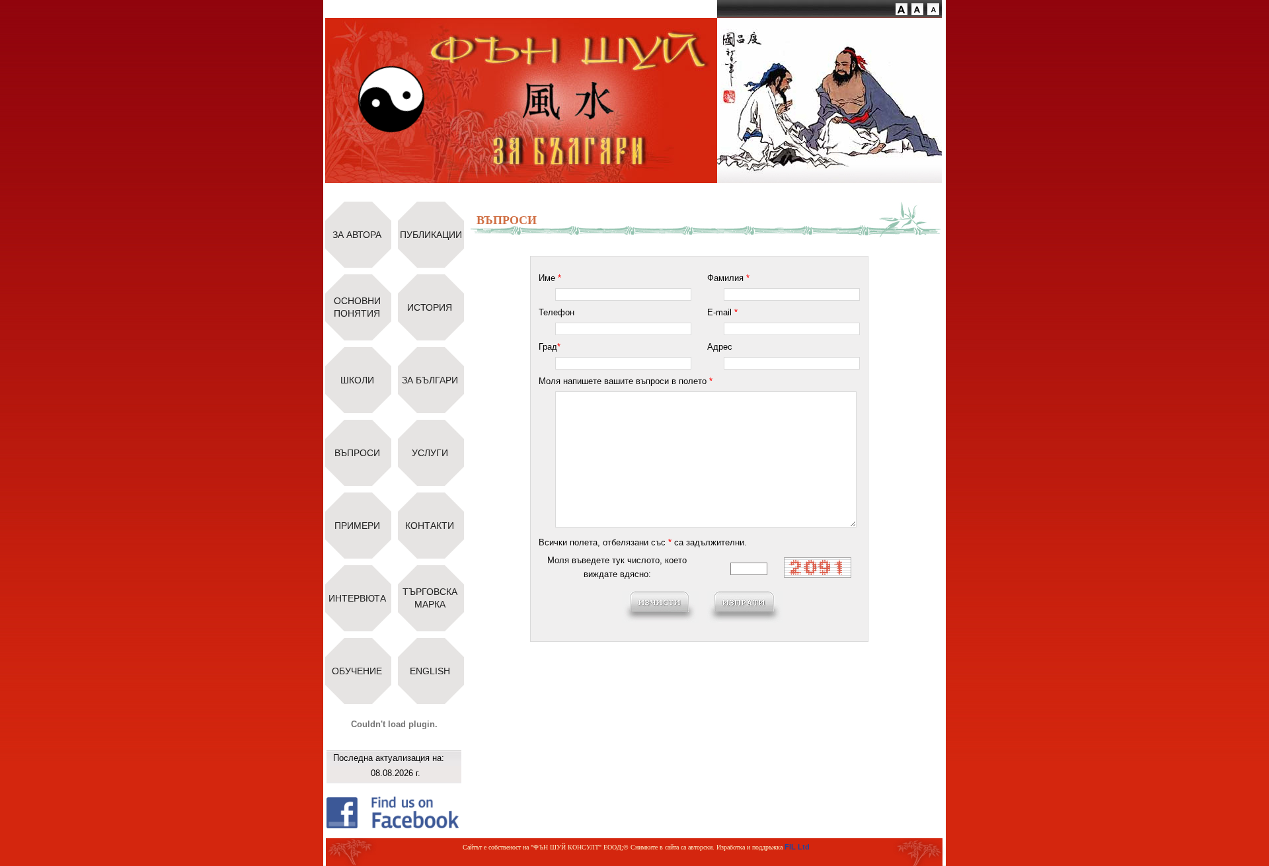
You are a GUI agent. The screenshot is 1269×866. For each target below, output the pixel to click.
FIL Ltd (797, 847)
